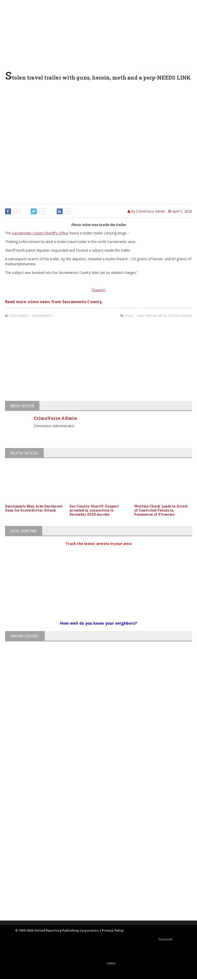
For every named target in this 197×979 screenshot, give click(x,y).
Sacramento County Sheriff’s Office (40, 233)
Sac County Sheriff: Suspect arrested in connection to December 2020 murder (94, 510)
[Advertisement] (101, 33)
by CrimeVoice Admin (147, 211)
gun (140, 315)
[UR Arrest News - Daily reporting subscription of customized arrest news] (94, 881)
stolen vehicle (180, 315)
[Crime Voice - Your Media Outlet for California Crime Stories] (94, 901)
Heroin (150, 315)
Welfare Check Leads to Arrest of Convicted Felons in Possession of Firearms (161, 510)
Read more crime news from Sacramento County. (54, 301)
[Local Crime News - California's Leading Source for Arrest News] (94, 830)
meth (162, 315)
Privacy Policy (113, 930)
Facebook (165, 939)
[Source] (98, 290)
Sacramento (42, 315)
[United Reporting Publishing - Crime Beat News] (94, 809)
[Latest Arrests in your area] (98, 549)
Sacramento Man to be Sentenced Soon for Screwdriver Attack (33, 508)
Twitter (111, 963)
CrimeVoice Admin (55, 418)
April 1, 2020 (181, 211)
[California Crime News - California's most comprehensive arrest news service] (94, 866)
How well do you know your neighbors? (98, 623)
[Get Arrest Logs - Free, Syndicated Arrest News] (94, 850)
